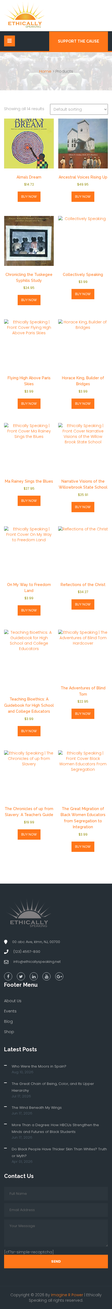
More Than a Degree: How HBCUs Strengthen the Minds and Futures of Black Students (55, 1128)
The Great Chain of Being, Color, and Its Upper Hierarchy (53, 1087)
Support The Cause (78, 41)
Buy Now (29, 197)
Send (56, 1261)
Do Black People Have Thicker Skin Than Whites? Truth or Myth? (59, 1152)
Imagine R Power (67, 1295)
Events (10, 1011)
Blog (8, 1021)
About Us (12, 1001)
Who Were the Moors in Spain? (39, 1066)
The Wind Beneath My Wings (37, 1107)
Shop (9, 1031)
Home (45, 71)
